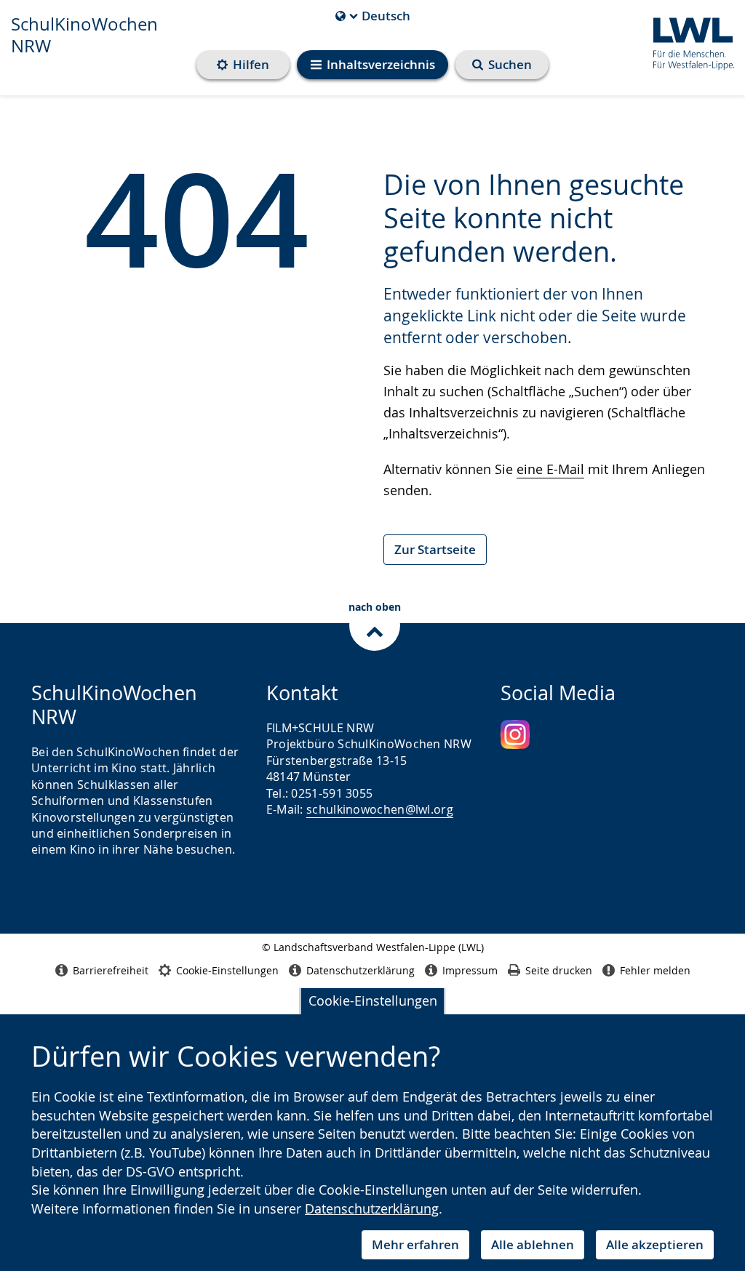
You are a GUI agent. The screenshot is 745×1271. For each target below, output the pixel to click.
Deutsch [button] (372, 16)
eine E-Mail (550, 469)
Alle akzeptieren (655, 1244)
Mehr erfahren (415, 1244)
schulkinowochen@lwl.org (379, 809)
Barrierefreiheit (110, 970)
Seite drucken (558, 970)
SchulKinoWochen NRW (84, 34)
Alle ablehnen (532, 1244)
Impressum (470, 970)
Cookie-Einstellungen (372, 1000)
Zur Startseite (435, 549)
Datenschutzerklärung (372, 1208)
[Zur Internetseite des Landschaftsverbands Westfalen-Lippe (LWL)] (688, 41)
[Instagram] (515, 734)
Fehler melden (655, 970)
